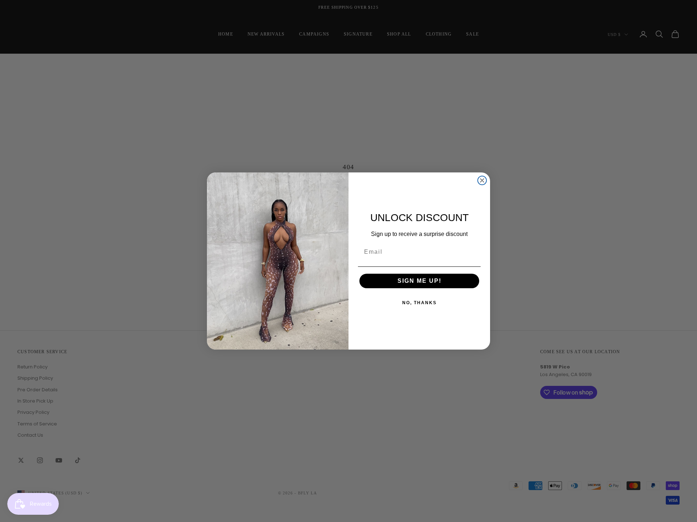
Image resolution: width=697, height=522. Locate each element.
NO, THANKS (419, 302)
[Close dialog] (482, 180)
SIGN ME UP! (419, 281)
